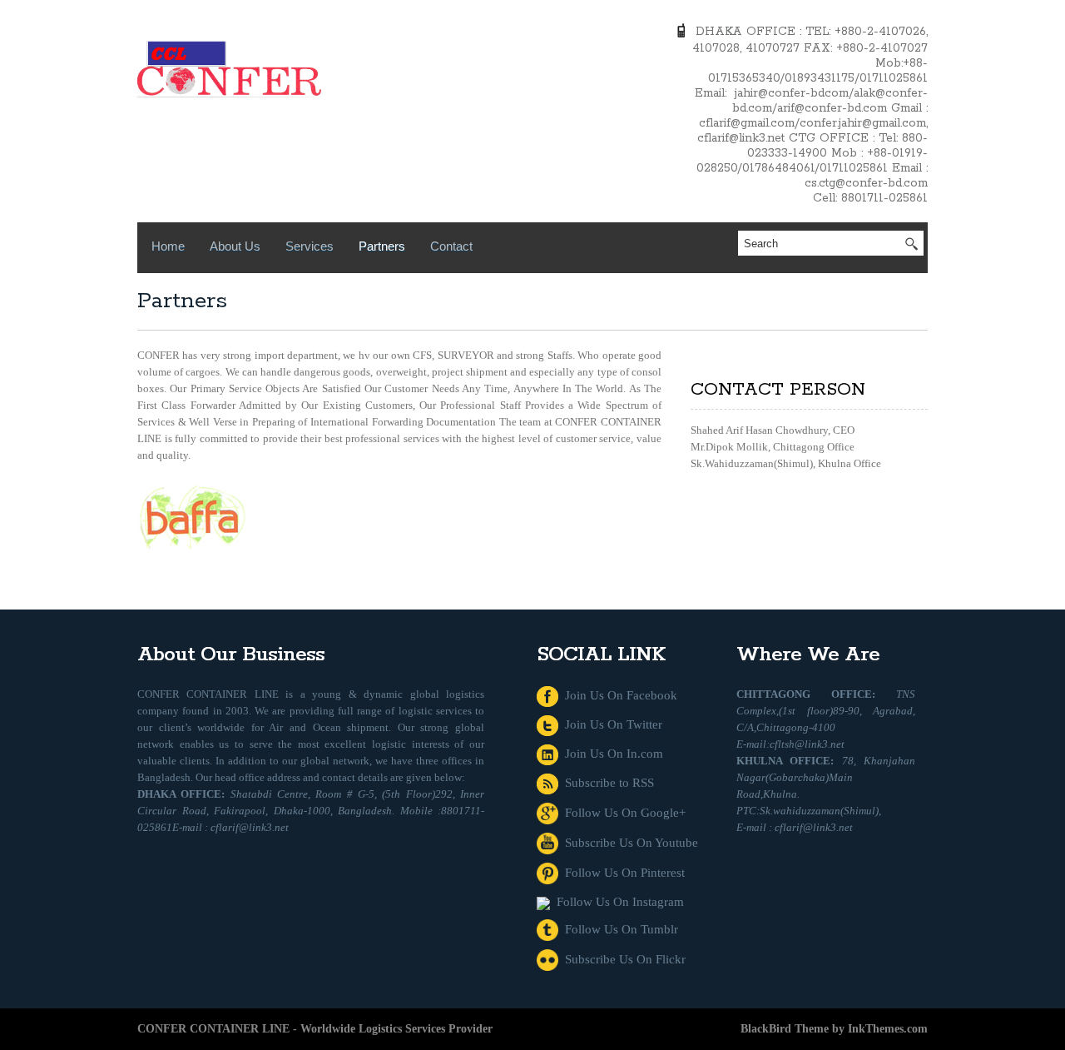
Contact (451, 246)
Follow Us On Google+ (622, 812)
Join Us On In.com (610, 753)
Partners (382, 246)
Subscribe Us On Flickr (622, 959)
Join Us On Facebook (617, 695)
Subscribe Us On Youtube (628, 842)
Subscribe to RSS (606, 782)
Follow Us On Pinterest (621, 872)
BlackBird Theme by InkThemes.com (834, 1029)
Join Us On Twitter (610, 724)
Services (309, 246)
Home (168, 246)
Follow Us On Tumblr (618, 929)
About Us (235, 246)
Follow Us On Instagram (617, 901)
